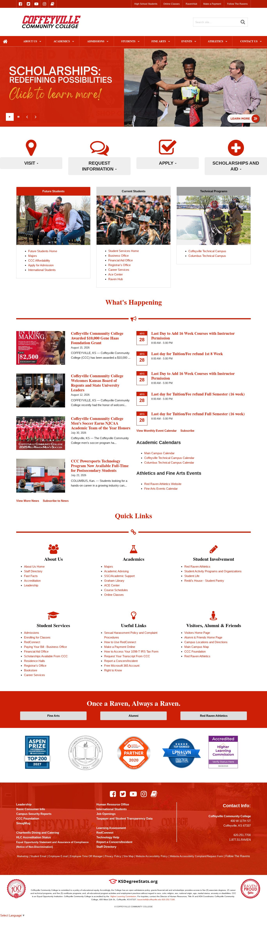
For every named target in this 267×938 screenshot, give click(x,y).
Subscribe (187, 430)
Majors (32, 255)
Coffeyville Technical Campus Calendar (169, 458)
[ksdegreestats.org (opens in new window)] (133, 881)
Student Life (191, 576)
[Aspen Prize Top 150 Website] (37, 752)
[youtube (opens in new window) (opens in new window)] (36, 4)
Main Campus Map (196, 646)
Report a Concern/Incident (121, 661)
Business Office (118, 255)
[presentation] (27, 117)
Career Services (118, 269)
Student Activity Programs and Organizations (213, 571)
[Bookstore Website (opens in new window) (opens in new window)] (154, 793)
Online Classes (171, 4)
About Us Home (34, 566)
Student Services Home (123, 251)
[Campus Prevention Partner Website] (133, 752)
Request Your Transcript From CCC (127, 656)
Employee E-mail (58, 856)
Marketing (22, 856)
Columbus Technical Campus (207, 255)
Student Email (38, 856)
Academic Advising (116, 571)
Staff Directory (33, 571)
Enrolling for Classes (37, 637)
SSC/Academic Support (119, 576)
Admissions (31, 632)
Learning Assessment (111, 828)
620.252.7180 (168, 899)
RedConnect (32, 642)
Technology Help (107, 837)
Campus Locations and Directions (206, 642)
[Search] (243, 22)
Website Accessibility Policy (152, 856)
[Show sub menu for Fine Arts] (169, 41)
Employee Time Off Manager (86, 856)
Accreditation (32, 580)
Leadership (31, 585)
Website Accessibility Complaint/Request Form (196, 856)
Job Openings (106, 813)
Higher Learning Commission (123, 896)
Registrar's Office (119, 265)
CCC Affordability (39, 260)
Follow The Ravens (237, 4)
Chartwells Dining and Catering (37, 832)
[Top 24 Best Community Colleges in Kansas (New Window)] (85, 752)
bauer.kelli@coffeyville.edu (149, 899)
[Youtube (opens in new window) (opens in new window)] (133, 793)
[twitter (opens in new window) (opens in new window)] (28, 4)
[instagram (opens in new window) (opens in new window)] (44, 4)
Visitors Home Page (197, 632)
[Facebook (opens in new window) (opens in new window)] (113, 793)
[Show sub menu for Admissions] (107, 41)
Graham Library (114, 580)
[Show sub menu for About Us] (40, 41)
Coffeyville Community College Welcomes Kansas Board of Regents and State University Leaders (97, 383)
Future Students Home (42, 251)
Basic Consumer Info (30, 809)
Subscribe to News (56, 500)
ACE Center (112, 585)
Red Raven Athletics (197, 566)
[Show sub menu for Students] (139, 41)
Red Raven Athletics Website (162, 484)
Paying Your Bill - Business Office (45, 646)
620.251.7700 (242, 835)
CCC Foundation (195, 651)
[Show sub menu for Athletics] (226, 41)
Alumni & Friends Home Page (203, 637)
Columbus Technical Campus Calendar (169, 462)
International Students (42, 270)
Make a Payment (212, 4)
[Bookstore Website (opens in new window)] (52, 4)
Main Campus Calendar (159, 453)
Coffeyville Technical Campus (207, 251)
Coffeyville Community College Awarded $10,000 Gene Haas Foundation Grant (97, 338)
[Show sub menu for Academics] (73, 41)
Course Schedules (116, 590)
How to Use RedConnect (120, 642)
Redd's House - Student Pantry (204, 580)
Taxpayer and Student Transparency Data (124, 818)
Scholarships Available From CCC (46, 656)
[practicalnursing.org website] (181, 752)
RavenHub (191, 4)
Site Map (128, 856)
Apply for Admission (41, 265)
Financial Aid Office (120, 260)
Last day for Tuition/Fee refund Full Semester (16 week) (198, 394)
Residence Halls (34, 661)
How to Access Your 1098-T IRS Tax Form (131, 651)
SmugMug (23, 823)
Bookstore (30, 670)
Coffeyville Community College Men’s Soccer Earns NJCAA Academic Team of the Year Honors (100, 423)
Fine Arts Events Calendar (161, 488)
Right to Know (113, 670)
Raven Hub (115, 279)
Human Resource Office (112, 804)
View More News (27, 500)
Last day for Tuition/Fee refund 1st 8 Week (187, 354)
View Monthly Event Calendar (156, 430)
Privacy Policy (113, 856)
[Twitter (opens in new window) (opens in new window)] (123, 793)
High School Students (145, 4)
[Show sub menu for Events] (195, 41)
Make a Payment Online (119, 646)
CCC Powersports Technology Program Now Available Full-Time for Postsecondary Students (100, 465)
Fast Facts (31, 576)
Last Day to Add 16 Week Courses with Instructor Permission (193, 335)
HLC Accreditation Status (33, 837)
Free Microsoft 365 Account (121, 665)
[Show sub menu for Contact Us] (261, 41)
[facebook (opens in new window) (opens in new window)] (20, 4)
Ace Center (115, 274)
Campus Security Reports (33, 813)
